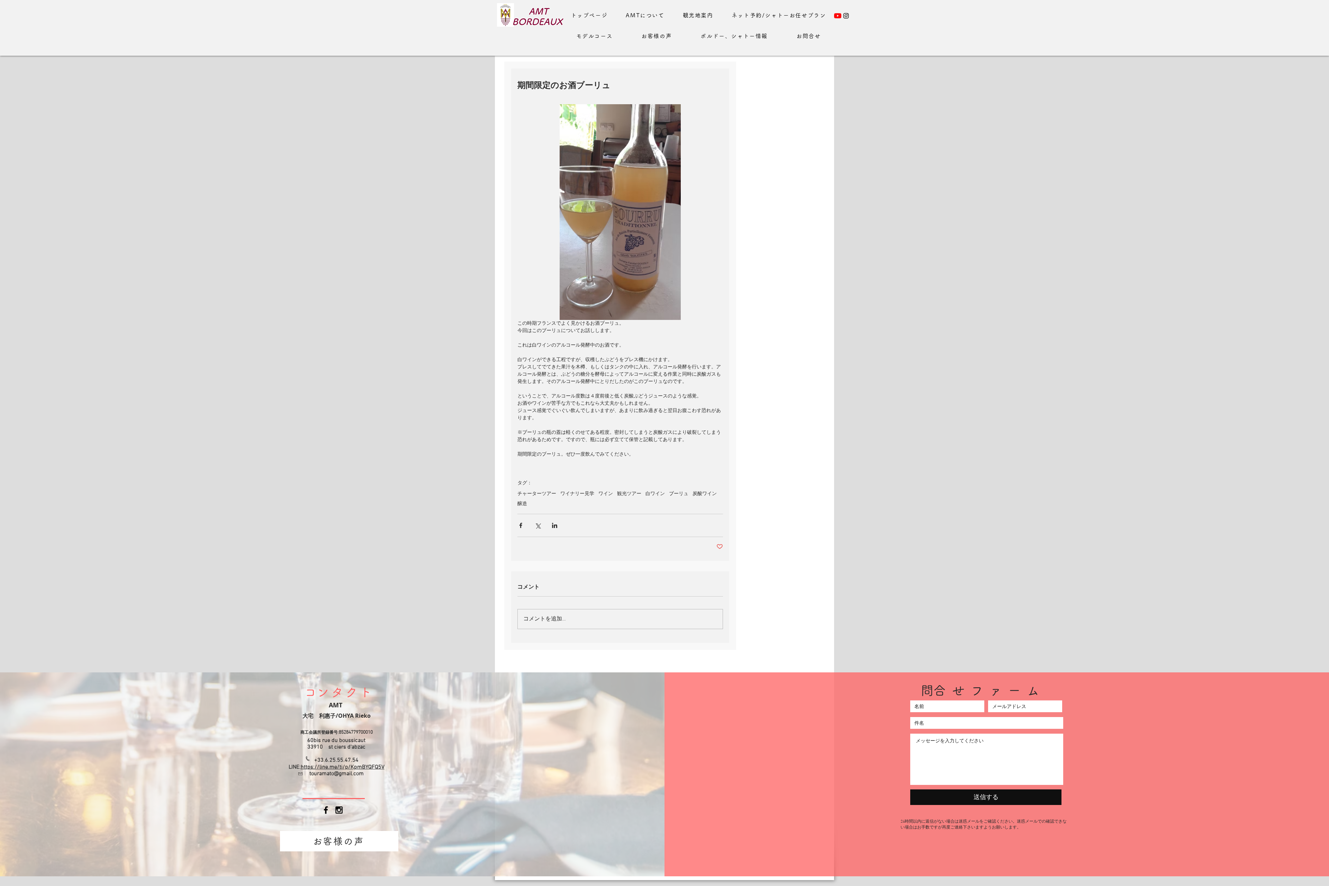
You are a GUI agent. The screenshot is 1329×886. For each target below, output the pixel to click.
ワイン (605, 494)
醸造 (522, 504)
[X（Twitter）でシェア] (537, 525)
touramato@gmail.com (336, 773)
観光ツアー (629, 494)
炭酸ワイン (705, 494)
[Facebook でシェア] (520, 525)
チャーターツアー (536, 494)
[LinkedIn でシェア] (554, 525)
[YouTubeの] (837, 15)
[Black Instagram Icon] (339, 810)
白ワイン (655, 494)
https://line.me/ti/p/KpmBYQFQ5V (343, 767)
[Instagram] (846, 15)
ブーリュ (678, 494)
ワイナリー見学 (577, 494)
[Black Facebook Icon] (326, 810)
